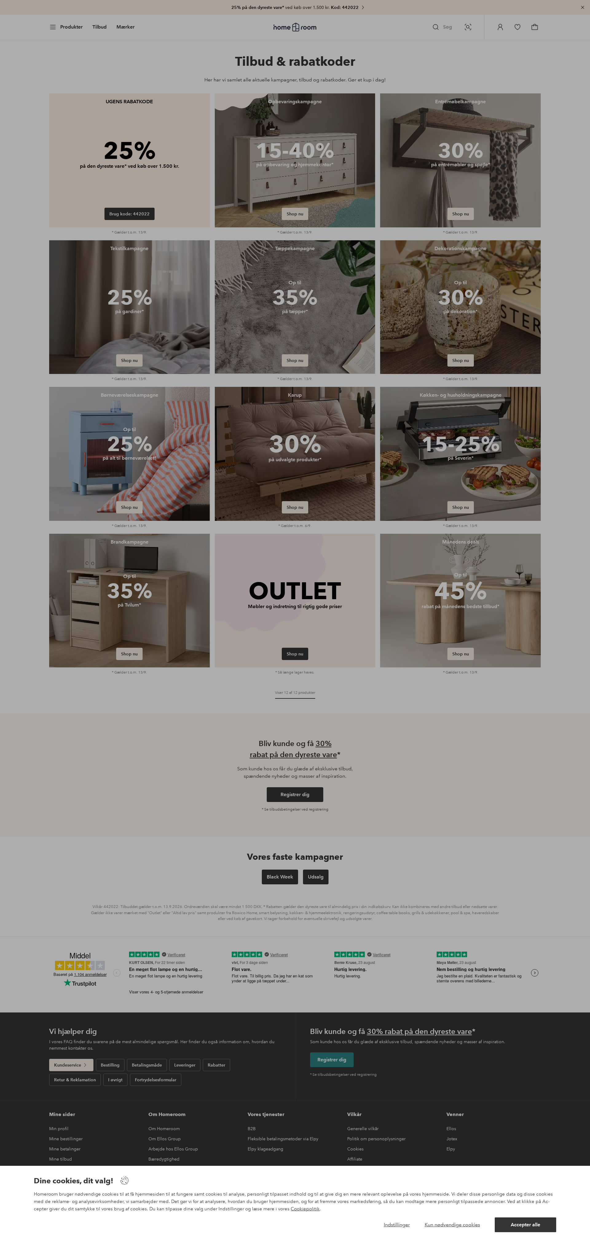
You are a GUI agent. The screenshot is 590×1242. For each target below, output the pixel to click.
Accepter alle (525, 1225)
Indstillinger (397, 1225)
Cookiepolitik (305, 1209)
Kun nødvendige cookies (452, 1225)
